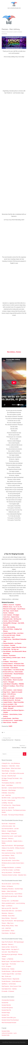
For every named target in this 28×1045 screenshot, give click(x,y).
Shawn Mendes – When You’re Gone (11, 768)
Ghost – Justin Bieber (7, 785)
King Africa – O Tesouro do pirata (12, 678)
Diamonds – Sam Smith (8, 807)
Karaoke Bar (5, 1002)
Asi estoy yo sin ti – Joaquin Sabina (12, 720)
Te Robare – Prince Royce (10, 661)
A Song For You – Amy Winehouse (11, 763)
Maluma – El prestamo (9, 655)
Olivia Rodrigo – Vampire (8, 771)
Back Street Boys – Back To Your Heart (13, 665)
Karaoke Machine (6, 1005)
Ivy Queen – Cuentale (9, 645)
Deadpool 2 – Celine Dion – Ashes (10, 766)
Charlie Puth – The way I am (11, 649)
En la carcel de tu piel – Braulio (11, 635)
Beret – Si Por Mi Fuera (9, 694)
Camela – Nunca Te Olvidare (11, 621)
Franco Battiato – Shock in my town (13, 680)
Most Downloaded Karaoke (9, 1022)
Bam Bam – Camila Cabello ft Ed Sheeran (13, 788)
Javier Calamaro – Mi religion (11, 615)
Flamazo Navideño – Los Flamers (12, 643)
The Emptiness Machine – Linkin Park (11, 783)
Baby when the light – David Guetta (13, 698)
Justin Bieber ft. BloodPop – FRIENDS (13, 684)
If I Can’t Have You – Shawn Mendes (11, 805)
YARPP (10, 726)
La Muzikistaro (7, 675)
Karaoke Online (6, 1031)
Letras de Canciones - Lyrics (9, 1033)
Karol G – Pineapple (8, 682)
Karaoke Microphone (7, 1007)
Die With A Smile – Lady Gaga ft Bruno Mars (13, 797)
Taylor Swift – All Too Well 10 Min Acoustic (13, 773)
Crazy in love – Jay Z (8, 637)
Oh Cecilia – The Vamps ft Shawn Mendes (13, 815)
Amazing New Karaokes (8, 1000)
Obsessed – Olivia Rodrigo (9, 790)
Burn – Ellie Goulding (9, 627)
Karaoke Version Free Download (10, 1020)
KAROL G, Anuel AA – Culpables (12, 604)
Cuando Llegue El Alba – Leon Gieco (13, 633)
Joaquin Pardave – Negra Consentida (13, 702)
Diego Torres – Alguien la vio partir (12, 692)
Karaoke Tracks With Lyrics (9, 1017)
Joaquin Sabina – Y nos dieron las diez (13, 669)
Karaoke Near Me (6, 1010)
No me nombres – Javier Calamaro (12, 690)
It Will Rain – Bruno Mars (8, 793)
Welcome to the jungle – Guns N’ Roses (14, 609)
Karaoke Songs (6, 1012)
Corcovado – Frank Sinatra (10, 667)
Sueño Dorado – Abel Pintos (11, 718)
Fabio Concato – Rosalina (10, 722)
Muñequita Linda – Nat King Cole (12, 619)
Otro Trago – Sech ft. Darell (10, 611)
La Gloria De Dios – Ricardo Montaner (13, 673)
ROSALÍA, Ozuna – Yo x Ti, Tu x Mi (12, 606)
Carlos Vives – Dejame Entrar (11, 617)
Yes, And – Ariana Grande (8, 800)
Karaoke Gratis (5, 1035)
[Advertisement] (14, 74)
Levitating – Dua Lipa (7, 802)
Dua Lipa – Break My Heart (9, 776)
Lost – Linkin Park (6, 795)
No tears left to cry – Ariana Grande (13, 671)
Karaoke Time (5, 1015)
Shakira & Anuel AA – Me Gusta (11, 700)
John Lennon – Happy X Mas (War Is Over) (14, 647)
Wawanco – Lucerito (9, 696)
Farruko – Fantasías (8, 613)
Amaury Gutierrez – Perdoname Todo (13, 663)
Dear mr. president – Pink (10, 704)
